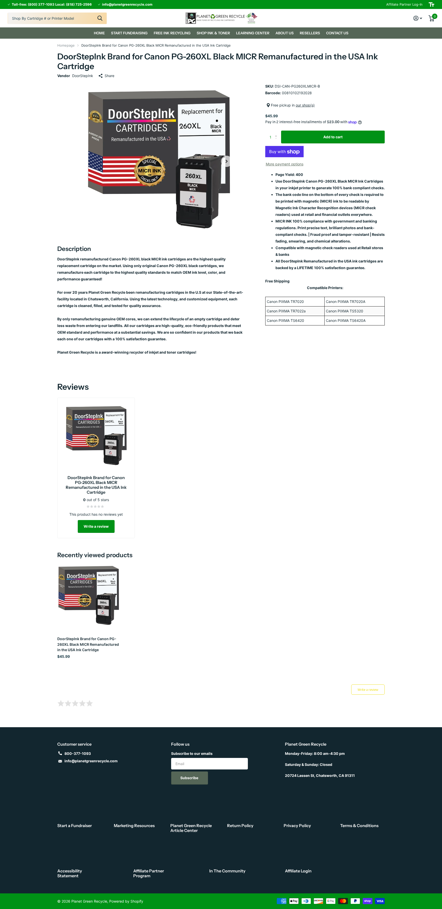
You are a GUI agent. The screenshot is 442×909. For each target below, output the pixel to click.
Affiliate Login (298, 870)
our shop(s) (305, 105)
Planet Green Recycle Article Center (191, 828)
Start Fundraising (129, 33)
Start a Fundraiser (74, 825)
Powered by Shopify (126, 901)
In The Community (227, 870)
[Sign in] (417, 18)
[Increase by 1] (277, 132)
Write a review (96, 526)
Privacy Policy (297, 825)
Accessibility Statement (69, 873)
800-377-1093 (77, 753)
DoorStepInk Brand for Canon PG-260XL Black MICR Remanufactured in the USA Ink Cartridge (88, 644)
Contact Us (337, 33)
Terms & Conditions (359, 825)
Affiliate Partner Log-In (404, 4)
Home (99, 33)
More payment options (284, 164)
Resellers (310, 33)
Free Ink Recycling (172, 33)
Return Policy (240, 825)
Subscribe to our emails (192, 753)
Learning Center (252, 33)
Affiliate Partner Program (148, 873)
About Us (284, 33)
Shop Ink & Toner (213, 33)
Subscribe (189, 778)
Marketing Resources (134, 825)
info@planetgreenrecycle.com (91, 761)
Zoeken (100, 18)
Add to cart (332, 137)
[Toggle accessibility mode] (431, 4)
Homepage (66, 45)
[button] (226, 161)
